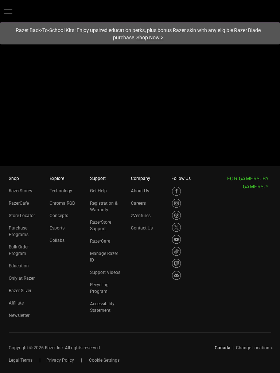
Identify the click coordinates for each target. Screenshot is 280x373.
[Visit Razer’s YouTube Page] (176, 239)
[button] (8, 11)
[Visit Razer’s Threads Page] (176, 215)
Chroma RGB (62, 203)
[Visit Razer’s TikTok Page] (176, 251)
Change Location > (254, 347)
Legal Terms (20, 360)
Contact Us (142, 228)
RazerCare (100, 241)
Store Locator (22, 215)
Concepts (59, 215)
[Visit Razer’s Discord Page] (176, 275)
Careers (138, 203)
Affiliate (16, 303)
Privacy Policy (60, 360)
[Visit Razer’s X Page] (176, 227)
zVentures (141, 215)
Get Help (98, 190)
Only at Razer (22, 278)
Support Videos (105, 272)
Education (19, 265)
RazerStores (20, 190)
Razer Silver (20, 290)
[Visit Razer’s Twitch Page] (176, 263)
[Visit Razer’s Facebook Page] (176, 191)
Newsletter (19, 315)
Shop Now (149, 37)
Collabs (57, 240)
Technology (61, 190)
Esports (57, 228)
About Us (140, 190)
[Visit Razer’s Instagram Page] (176, 203)
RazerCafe (19, 203)
